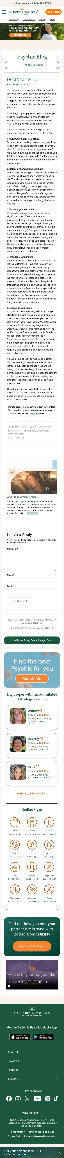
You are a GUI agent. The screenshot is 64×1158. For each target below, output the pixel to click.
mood (46, 430)
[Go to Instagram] (18, 1099)
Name (10, 575)
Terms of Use (34, 1131)
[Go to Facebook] (9, 1099)
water (21, 433)
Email (10, 586)
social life (12, 433)
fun (33, 430)
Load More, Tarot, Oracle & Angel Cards (32, 640)
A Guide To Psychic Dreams (22, 497)
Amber (33, 711)
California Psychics (20, 84)
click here (35, 413)
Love (52, 19)
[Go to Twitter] (27, 1099)
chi (12, 430)
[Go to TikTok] (57, 1099)
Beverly (33, 739)
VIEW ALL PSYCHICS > (31, 793)
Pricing (42, 19)
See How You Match (32, 946)
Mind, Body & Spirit (42, 426)
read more (33, 513)
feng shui (26, 430)
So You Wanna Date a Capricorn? (31, 627)
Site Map (49, 1131)
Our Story (13, 19)
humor (40, 430)
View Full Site (30, 1112)
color (17, 430)
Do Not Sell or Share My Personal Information (32, 1136)
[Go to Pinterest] (48, 1099)
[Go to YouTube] (37, 1099)
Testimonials (29, 19)
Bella (31, 767)
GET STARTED (53, 11)
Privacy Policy (17, 1131)
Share (18, 437)
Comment (12, 549)
